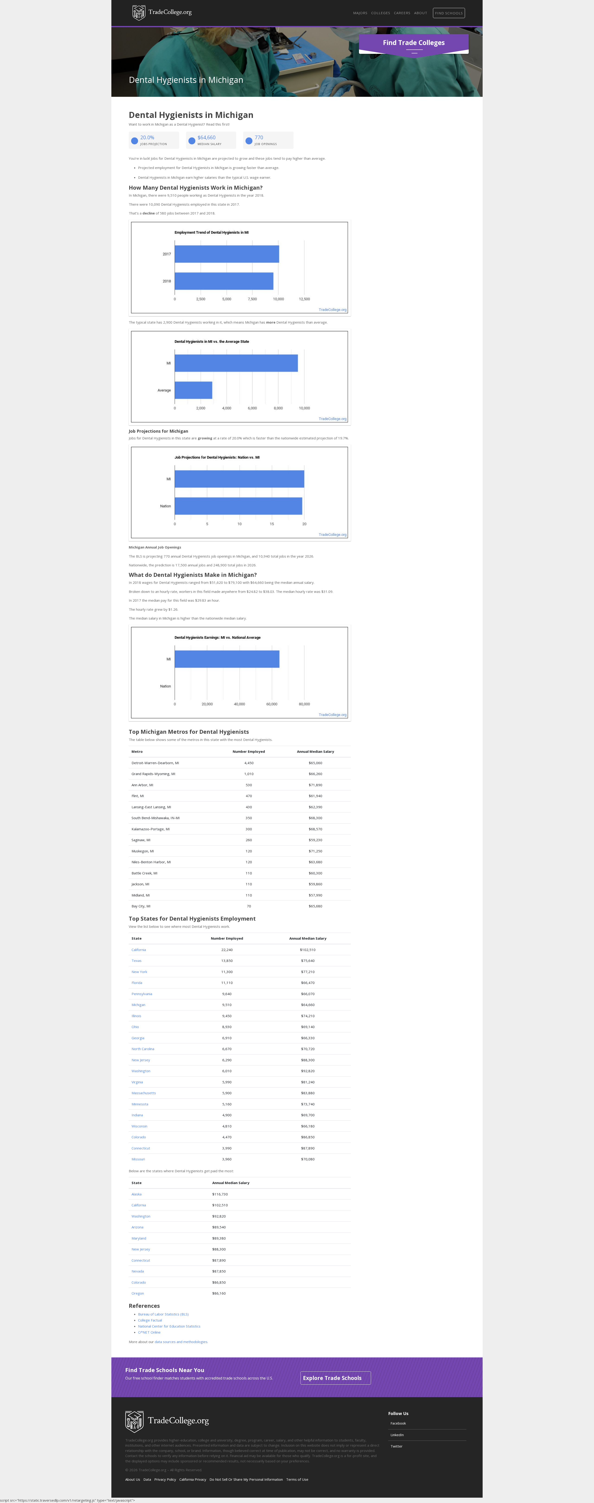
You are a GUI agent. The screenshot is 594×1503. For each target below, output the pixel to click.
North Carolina (143, 1048)
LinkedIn (397, 1434)
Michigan (138, 1004)
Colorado (139, 1137)
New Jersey (141, 1060)
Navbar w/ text (162, 13)
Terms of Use (297, 1479)
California (139, 949)
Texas (137, 960)
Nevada (138, 1271)
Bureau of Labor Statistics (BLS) (163, 1314)
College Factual (150, 1320)
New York (139, 971)
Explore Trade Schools (332, 1378)
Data (147, 1479)
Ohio (135, 1026)
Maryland (139, 1238)
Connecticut (141, 1148)
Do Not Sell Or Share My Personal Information (246, 1479)
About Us (132, 1479)
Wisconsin (139, 1126)
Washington (141, 1070)
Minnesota (140, 1104)
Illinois (136, 1015)
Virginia (137, 1082)
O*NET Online (149, 1332)
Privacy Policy (165, 1479)
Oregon (138, 1293)
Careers (402, 12)
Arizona (137, 1227)
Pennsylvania (142, 993)
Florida (137, 982)
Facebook (398, 1423)
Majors (360, 12)
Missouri (138, 1159)
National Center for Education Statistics (169, 1326)
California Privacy (192, 1479)
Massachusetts (144, 1093)
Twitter (397, 1446)
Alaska (137, 1194)
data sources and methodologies (181, 1341)
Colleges (380, 12)
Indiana (137, 1115)
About (420, 12)
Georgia (138, 1038)
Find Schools (449, 13)
